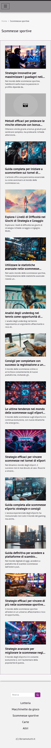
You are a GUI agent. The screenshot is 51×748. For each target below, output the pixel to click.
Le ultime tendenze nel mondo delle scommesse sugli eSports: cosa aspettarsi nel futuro (25, 412)
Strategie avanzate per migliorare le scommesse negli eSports (24, 652)
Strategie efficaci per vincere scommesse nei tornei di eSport (25, 458)
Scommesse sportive (26, 715)
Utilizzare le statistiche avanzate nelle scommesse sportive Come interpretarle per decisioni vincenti (25, 270)
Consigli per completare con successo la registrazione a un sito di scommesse (24, 364)
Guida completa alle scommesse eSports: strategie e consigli (25, 506)
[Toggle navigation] (5, 6)
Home (4, 21)
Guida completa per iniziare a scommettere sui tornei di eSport (24, 172)
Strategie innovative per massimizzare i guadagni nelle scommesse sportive (24, 76)
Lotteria (25, 703)
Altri (25, 728)
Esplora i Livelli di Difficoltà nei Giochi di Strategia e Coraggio (25, 218)
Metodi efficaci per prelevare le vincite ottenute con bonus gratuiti (25, 124)
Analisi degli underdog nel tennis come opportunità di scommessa (22, 316)
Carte (25, 722)
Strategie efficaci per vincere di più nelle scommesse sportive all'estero (25, 604)
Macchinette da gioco (25, 709)
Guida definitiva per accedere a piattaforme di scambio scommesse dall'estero (24, 556)
